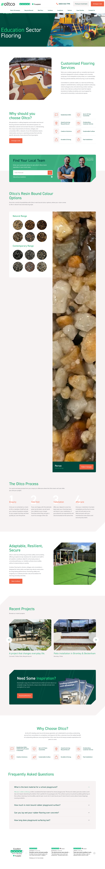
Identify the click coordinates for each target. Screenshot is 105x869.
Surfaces (50, 10)
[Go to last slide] (9, 640)
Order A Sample (86, 467)
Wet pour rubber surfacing (22, 792)
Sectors (70, 10)
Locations (60, 10)
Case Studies (80, 10)
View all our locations (19, 177)
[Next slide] (96, 640)
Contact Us (92, 10)
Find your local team (81, 4)
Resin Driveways (15, 10)
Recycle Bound (29, 10)
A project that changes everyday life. (27, 653)
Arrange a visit (97, 4)
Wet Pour (40, 10)
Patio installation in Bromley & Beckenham (75, 653)
